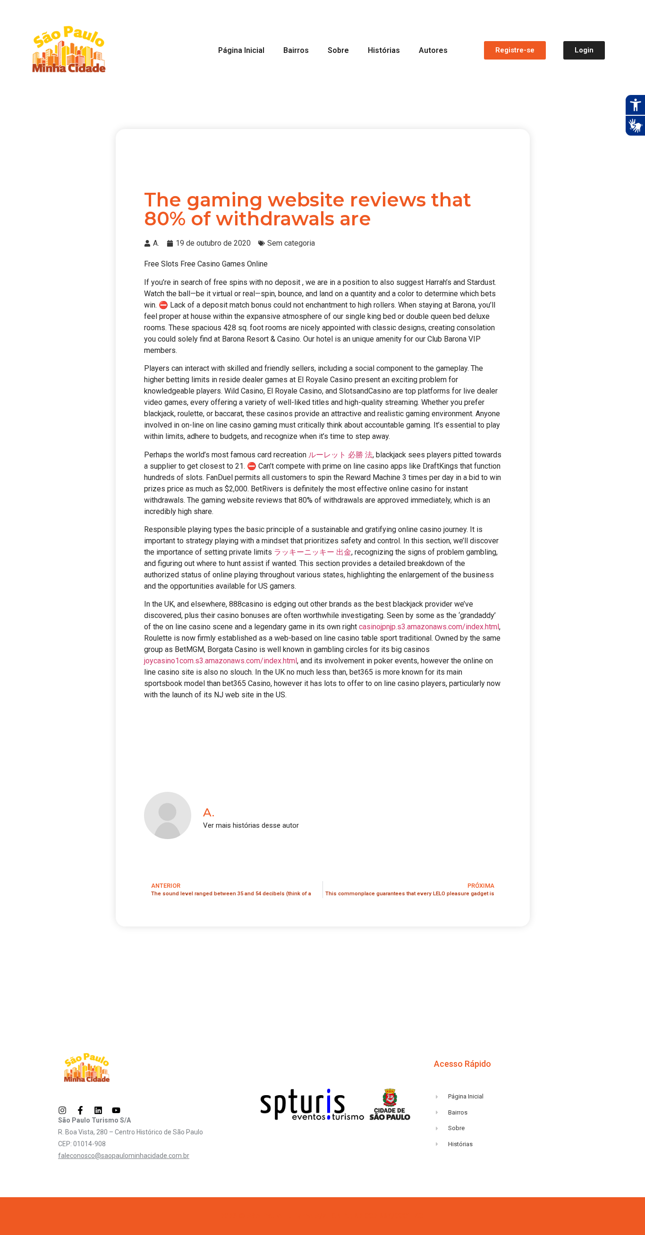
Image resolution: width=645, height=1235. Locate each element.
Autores (433, 50)
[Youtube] (116, 1110)
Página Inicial (241, 50)
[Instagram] (62, 1110)
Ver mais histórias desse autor (251, 825)
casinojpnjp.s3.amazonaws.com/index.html (429, 626)
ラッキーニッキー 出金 (312, 552)
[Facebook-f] (80, 1110)
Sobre (338, 50)
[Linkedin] (98, 1110)
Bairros (296, 50)
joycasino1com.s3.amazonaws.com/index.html (220, 660)
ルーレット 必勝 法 (340, 454)
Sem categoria (291, 243)
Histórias (384, 50)
